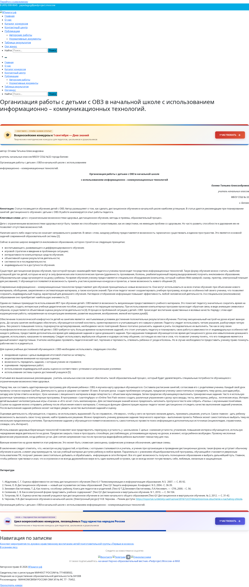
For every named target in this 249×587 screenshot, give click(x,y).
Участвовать (230, 135)
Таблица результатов (18, 42)
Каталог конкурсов (16, 23)
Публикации (12, 31)
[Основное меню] (6, 57)
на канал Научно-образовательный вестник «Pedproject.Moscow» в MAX (139, 561)
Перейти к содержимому (14, 1)
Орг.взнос (11, 46)
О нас (8, 19)
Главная (10, 16)
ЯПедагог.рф (35, 566)
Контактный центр (16, 27)
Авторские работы (20, 35)
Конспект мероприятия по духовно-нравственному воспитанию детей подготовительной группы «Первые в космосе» (67, 543)
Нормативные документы (25, 38)
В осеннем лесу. (9, 547)
